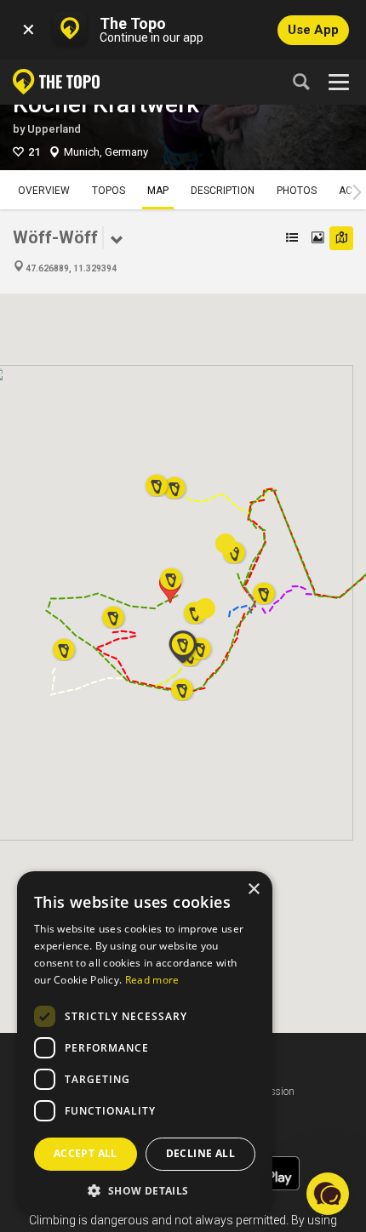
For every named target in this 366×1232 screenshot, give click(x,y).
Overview (44, 191)
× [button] (253, 889)
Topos (108, 191)
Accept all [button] (85, 1153)
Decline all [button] (200, 1153)
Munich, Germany (106, 151)
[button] (171, 573)
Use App (313, 29)
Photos (297, 191)
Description (222, 191)
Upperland (54, 129)
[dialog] (144, 1043)
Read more (152, 979)
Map (158, 191)
